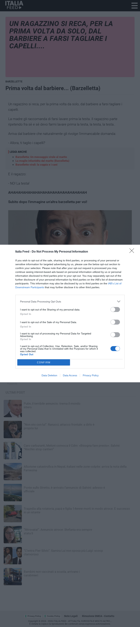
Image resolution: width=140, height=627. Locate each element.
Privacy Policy (91, 375)
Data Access (70, 375)
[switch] (115, 309)
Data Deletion (49, 375)
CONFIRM (43, 362)
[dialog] (70, 313)
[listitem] (70, 301)
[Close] (132, 251)
